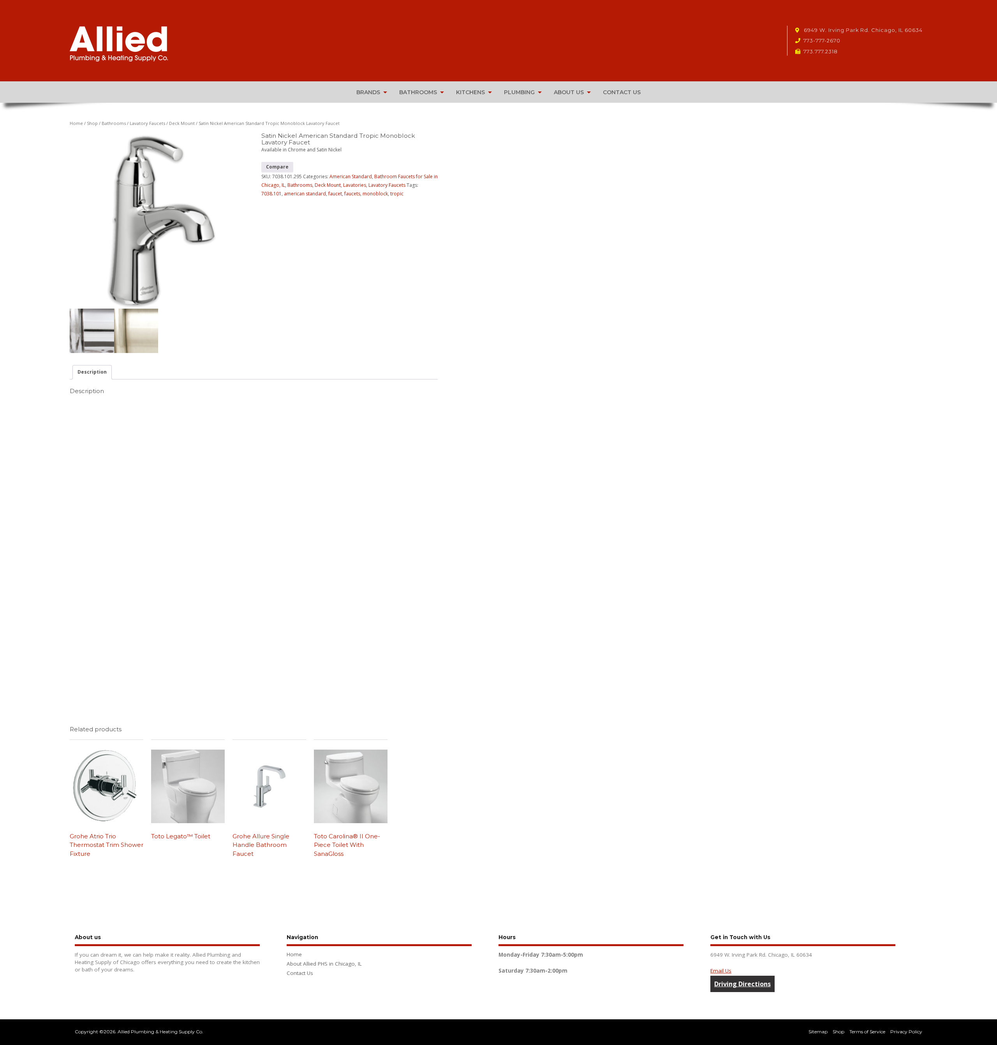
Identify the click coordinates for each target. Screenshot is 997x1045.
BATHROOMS (418, 92)
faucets (352, 193)
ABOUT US (569, 92)
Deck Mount (182, 123)
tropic (396, 193)
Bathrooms (114, 123)
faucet (335, 193)
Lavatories (354, 185)
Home (76, 123)
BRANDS (368, 92)
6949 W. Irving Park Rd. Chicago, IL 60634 (862, 30)
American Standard (350, 176)
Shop (92, 123)
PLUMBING (519, 92)
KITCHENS (470, 92)
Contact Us (300, 973)
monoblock (375, 193)
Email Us (720, 970)
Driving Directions (742, 984)
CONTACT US (622, 92)
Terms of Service (867, 1031)
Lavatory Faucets (147, 123)
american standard (305, 193)
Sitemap (818, 1031)
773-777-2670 (821, 40)
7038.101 (271, 193)
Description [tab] (92, 372)
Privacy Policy (906, 1031)
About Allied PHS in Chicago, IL (324, 963)
